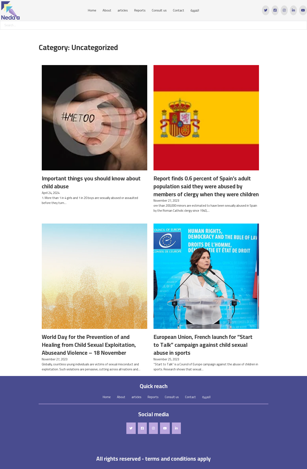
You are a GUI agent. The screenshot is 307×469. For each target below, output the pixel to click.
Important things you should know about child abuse (91, 182)
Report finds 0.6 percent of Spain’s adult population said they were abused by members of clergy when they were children (206, 186)
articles (123, 10)
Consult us (159, 10)
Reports (140, 10)
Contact (178, 10)
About (107, 10)
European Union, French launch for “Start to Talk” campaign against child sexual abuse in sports (203, 345)
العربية (194, 10)
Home (92, 10)
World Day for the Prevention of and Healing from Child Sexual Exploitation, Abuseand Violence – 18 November (89, 345)
